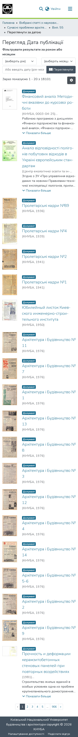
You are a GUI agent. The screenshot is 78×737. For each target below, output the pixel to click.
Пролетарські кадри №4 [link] (44, 231)
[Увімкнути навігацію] (70, 9)
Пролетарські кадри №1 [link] (44, 282)
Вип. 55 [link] (57, 27)
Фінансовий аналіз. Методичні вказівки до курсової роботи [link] (47, 102)
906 (54, 707)
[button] (7, 9)
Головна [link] (8, 23)
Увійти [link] (55, 9)
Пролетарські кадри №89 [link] (45, 205)
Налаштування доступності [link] (26, 734)
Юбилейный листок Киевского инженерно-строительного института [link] (46, 313)
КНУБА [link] (39, 729)
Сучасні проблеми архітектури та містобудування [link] (27, 27)
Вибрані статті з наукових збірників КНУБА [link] (39, 23)
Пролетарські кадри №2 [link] (44, 256)
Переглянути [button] (63, 69)
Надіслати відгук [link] (59, 734)
